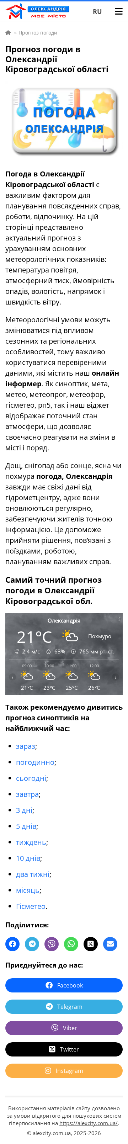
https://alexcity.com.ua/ (88, 1123)
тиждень (31, 842)
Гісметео (31, 906)
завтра (27, 794)
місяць (27, 890)
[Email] (110, 944)
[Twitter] (91, 944)
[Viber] (51, 944)
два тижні (32, 874)
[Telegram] (32, 944)
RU (97, 11)
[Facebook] (12, 944)
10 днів (28, 858)
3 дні (24, 810)
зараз (25, 746)
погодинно (35, 762)
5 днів (26, 826)
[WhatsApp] (71, 944)
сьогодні (31, 778)
